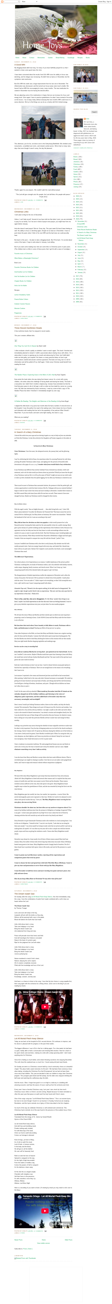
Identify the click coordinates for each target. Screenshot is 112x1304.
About (24, 57)
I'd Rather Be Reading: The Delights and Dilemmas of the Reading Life (36, 401)
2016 (77, 279)
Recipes (80, 57)
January (80, 272)
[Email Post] (45, 200)
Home (17, 57)
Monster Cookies (19, 308)
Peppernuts (18, 313)
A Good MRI (19, 65)
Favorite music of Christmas (23, 253)
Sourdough (70, 57)
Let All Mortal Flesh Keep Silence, (42, 897)
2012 (77, 290)
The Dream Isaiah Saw (24, 894)
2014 (77, 284)
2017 (77, 276)
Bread (76, 159)
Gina (87, 118)
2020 (77, 213)
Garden (50, 57)
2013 (77, 287)
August (80, 252)
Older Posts (68, 1240)
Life (21, 202)
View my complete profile (83, 148)
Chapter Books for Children (23, 281)
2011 (77, 293)
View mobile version (43, 1243)
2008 (77, 302)
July (79, 255)
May (79, 261)
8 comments (38, 316)
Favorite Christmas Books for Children (26, 267)
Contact (31, 57)
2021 (77, 210)
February (81, 269)
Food (75, 169)
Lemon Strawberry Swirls (22, 295)
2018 (77, 219)
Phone (76, 182)
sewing (76, 187)
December (81, 221)
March (80, 267)
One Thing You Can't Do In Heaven (25, 346)
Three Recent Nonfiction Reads (28, 328)
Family (76, 167)
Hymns (22, 1029)
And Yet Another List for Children (24, 276)
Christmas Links (21, 212)
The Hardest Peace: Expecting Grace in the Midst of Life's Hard (34, 375)
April (79, 264)
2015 (77, 282)
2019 (77, 216)
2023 (77, 204)
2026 (77, 196)
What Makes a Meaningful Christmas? (26, 258)
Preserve (77, 184)
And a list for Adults (20, 285)
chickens (77, 162)
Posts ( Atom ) (27, 1249)
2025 (77, 199)
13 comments (38, 1231)
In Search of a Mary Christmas (27, 432)
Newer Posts (18, 1240)
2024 (77, 202)
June (79, 258)
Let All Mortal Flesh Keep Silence (28, 1038)
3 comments (38, 1027)
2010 (77, 296)
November (81, 244)
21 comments (38, 200)
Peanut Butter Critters (21, 299)
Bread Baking (60, 57)
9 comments (38, 420)
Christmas (24, 318)
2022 (77, 207)
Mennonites (41, 57)
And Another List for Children (23, 272)
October (80, 247)
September (81, 249)
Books (88, 57)
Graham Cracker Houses (22, 304)
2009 (77, 299)
